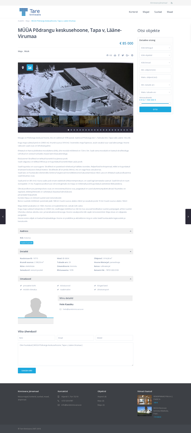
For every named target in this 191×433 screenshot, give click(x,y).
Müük (26, 51)
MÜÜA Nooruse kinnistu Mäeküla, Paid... (161, 411)
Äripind (101, 396)
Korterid (133, 11)
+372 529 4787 (67, 400)
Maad (170, 11)
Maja (28, 21)
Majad (146, 11)
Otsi (155, 109)
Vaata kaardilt (27, 242)
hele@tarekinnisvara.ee (73, 309)
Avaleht (21, 21)
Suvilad (158, 11)
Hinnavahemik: (145, 98)
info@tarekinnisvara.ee (71, 405)
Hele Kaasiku (35, 307)
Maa (99, 400)
